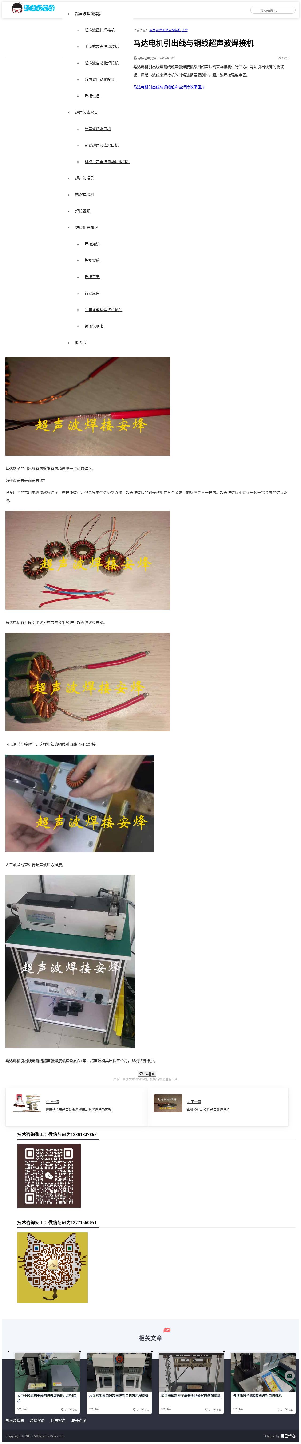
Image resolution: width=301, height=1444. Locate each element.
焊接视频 (82, 211)
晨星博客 (288, 1436)
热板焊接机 (14, 1421)
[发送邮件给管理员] (290, 1379)
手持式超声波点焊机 (102, 47)
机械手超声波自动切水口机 (107, 162)
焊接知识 (92, 244)
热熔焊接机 (84, 195)
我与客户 (58, 1421)
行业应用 (92, 293)
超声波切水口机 (98, 129)
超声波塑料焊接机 (100, 30)
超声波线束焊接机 (168, 30)
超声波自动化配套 (100, 80)
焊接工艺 (92, 277)
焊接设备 (92, 96)
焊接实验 (92, 260)
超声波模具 (84, 178)
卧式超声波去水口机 (102, 145)
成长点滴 (78, 1421)
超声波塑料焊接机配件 (103, 310)
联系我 (81, 343)
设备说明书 (94, 326)
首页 (152, 30)
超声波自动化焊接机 (102, 63)
